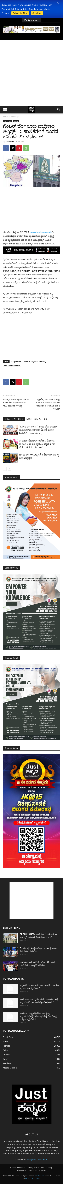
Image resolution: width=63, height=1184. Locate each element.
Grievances (22, 1170)
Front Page (15, 116)
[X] (13, 148)
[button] (58, 3)
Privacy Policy (33, 1167)
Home (5, 116)
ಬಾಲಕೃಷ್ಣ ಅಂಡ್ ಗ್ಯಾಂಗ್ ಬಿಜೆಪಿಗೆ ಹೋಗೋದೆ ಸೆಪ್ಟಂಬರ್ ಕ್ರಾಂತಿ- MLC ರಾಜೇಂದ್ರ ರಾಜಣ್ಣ (16, 402)
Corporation (16, 362)
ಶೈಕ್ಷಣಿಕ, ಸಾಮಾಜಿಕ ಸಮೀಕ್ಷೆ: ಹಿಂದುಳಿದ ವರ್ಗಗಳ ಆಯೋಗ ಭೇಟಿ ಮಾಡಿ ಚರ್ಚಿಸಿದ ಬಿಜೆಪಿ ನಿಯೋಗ (48, 404)
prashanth (10, 142)
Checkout (37, 13)
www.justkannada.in (41, 232)
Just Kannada (39, 1176)
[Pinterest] (19, 148)
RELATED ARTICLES (14, 419)
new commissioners (12, 365)
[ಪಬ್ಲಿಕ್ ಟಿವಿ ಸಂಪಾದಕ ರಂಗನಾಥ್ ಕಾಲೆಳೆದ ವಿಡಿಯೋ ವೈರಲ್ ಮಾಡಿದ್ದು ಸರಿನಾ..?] (10, 989)
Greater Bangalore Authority (35, 362)
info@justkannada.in (37, 1159)
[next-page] (9, 469)
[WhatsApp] (26, 148)
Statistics (33, 1170)
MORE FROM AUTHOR (37, 419)
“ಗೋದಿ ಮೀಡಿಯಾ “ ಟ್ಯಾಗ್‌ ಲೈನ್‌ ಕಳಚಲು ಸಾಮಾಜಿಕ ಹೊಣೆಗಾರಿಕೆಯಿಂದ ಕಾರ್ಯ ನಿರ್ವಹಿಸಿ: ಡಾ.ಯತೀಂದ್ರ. (38, 430)
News (16, 121)
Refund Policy (46, 1167)
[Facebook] (6, 148)
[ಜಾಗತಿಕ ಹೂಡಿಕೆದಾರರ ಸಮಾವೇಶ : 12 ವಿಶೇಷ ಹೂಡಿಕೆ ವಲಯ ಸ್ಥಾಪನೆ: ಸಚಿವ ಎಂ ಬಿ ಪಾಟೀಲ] (10, 966)
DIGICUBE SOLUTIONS (32, 1179)
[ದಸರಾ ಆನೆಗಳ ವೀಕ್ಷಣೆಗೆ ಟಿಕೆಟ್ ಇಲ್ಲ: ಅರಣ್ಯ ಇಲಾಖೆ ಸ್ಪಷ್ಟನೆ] (10, 458)
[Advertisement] (31, 72)
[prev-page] (5, 469)
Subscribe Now (20, 13)
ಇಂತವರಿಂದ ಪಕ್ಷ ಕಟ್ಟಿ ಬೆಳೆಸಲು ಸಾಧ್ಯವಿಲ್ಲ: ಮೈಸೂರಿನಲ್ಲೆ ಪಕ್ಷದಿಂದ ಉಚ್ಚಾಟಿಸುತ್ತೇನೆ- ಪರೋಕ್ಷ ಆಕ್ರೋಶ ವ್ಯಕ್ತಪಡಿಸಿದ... (38, 1016)
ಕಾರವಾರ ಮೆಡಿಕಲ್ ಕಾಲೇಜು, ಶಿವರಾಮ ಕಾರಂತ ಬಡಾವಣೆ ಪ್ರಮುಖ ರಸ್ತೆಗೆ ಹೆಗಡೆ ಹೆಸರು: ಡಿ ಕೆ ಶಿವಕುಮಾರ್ (37, 444)
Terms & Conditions (17, 1167)
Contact (42, 1170)
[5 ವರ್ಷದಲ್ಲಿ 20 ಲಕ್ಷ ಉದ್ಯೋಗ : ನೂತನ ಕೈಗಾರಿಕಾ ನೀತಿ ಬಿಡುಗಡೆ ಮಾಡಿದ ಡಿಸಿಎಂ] (10, 952)
